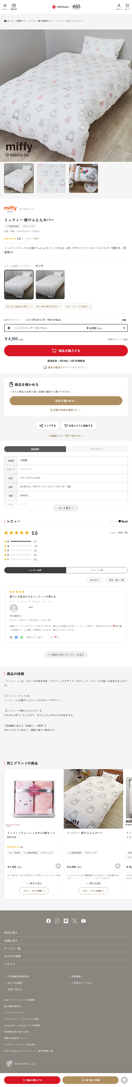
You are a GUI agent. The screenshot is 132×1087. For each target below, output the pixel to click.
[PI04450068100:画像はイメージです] (83, 178)
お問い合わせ (15, 989)
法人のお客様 (15, 983)
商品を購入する (69, 350)
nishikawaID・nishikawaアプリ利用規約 (22, 1025)
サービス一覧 (12, 948)
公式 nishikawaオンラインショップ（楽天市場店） (27, 1051)
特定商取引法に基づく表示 (16, 1031)
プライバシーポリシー (14, 1012)
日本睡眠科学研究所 (18, 976)
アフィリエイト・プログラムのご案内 (21, 1018)
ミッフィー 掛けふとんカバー (85, 833)
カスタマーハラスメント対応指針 (19, 1044)
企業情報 (76, 976)
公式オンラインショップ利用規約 (19, 999)
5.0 (34, 532)
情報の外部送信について (15, 1038)
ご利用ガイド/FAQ (81, 983)
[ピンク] (66, 95)
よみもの (9, 964)
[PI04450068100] (19, 178)
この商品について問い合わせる (64, 435)
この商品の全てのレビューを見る (66, 654)
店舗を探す (11, 941)
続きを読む (36, 883)
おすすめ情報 (12, 956)
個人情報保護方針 (12, 1006)
